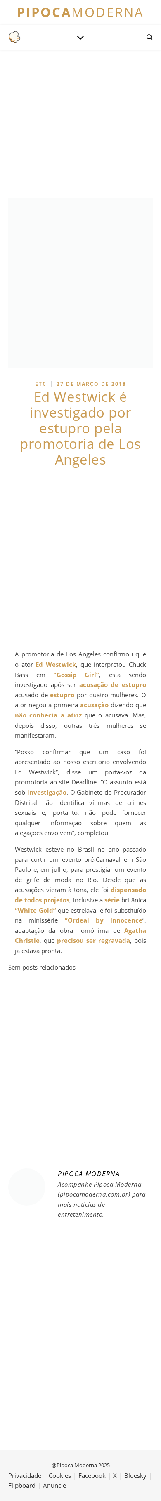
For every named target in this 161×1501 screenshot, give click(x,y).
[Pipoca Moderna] (14, 37)
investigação (46, 792)
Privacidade (24, 1475)
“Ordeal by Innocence (104, 920)
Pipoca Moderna (89, 1173)
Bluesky (135, 1475)
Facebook (92, 1475)
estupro (62, 695)
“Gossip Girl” (76, 674)
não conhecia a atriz (48, 715)
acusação (94, 705)
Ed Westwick (56, 664)
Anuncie (54, 1485)
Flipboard (22, 1485)
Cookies (60, 1475)
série (112, 900)
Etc (41, 383)
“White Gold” (35, 910)
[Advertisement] (80, 558)
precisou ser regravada (93, 940)
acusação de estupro (112, 684)
